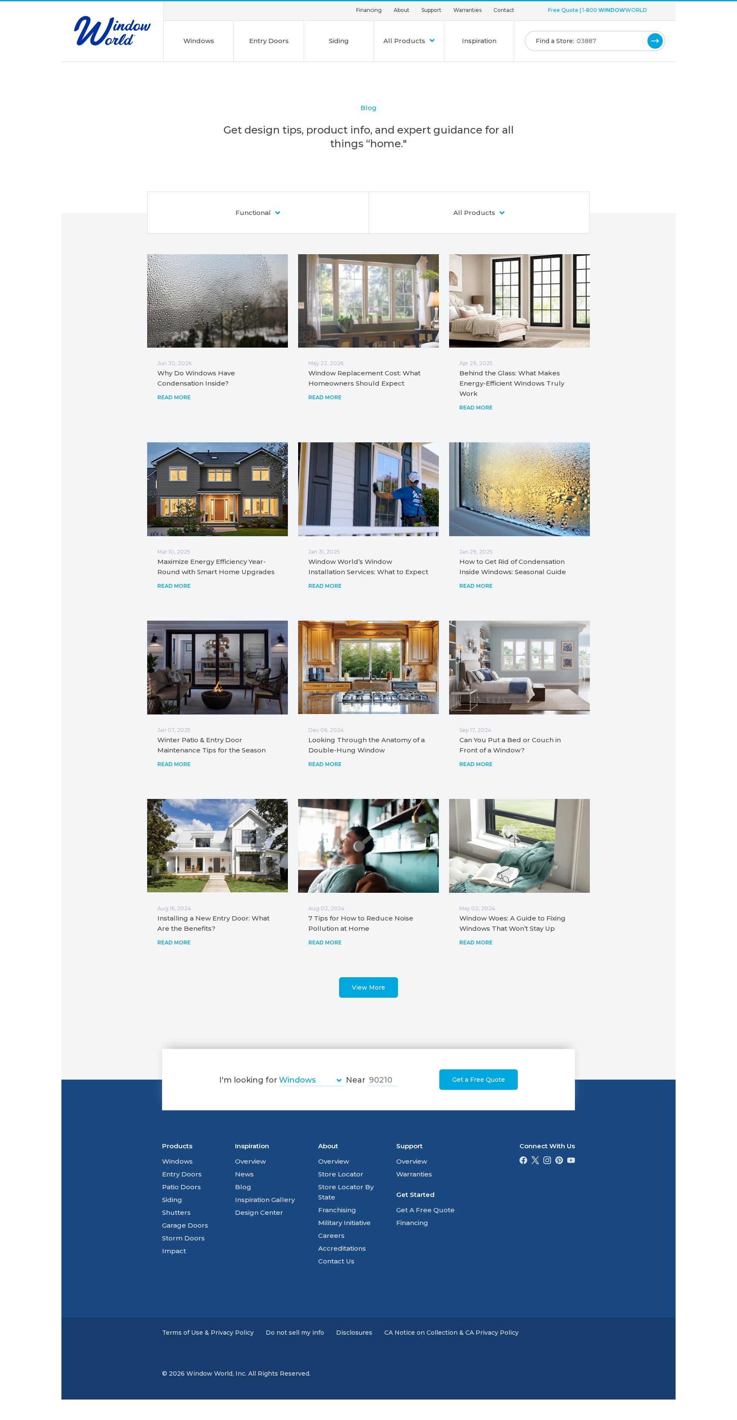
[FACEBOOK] (523, 1161)
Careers (331, 1235)
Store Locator (340, 1174)
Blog (243, 1187)
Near (356, 1080)
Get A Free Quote (425, 1210)
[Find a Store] (655, 41)
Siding (339, 41)
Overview (250, 1161)
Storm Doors (183, 1238)
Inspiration (479, 41)
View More (368, 987)
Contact (503, 10)
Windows (198, 41)
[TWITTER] (535, 1161)
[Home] (112, 30)
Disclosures (354, 1332)
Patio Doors (181, 1187)
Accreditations (342, 1248)
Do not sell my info (295, 1332)
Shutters (176, 1212)
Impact (174, 1251)
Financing (369, 10)
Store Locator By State (346, 1192)
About (401, 10)
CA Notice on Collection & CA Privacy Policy (451, 1332)
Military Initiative (344, 1223)
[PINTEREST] (559, 1161)
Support (431, 10)
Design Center (259, 1212)
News (244, 1174)
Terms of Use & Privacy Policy (208, 1332)
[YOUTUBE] (571, 1161)
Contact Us (336, 1261)
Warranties (467, 10)
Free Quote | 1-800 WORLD (597, 10)
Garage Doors (185, 1225)
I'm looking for (248, 1080)
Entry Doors (269, 41)
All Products (405, 41)
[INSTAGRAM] (547, 1161)
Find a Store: (555, 41)
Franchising (337, 1210)
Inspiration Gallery (265, 1200)
